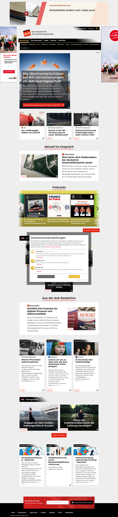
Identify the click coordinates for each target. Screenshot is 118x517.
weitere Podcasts (91, 230)
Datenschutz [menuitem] (22, 512)
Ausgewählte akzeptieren (46, 276)
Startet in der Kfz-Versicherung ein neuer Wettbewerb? (58, 132)
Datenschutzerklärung (53, 247)
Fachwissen (25, 446)
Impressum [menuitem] (33, 512)
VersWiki (61, 40)
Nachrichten (24, 40)
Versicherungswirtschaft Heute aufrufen (42, 105)
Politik (48, 291)
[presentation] (20, 209)
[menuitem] (80, 29)
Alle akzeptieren (74, 276)
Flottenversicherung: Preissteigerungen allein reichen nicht (86, 132)
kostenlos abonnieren (83, 502)
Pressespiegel (81, 28)
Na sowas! (78, 341)
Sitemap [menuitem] (52, 512)
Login (91, 28)
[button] (69, 107)
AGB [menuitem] (13, 512)
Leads (46, 40)
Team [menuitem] (60, 512)
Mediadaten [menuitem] (69, 512)
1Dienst (39, 264)
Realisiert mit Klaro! (81, 280)
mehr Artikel (59, 435)
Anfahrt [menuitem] (43, 512)
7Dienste (39, 257)
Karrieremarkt (36, 40)
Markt (49, 138)
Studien (53, 40)
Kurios (77, 390)
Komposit (24, 341)
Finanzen (51, 341)
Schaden (23, 429)
